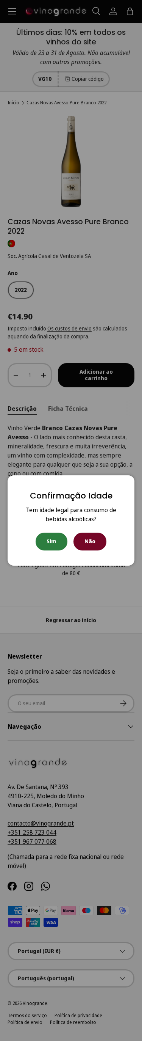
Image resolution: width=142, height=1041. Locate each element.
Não (89, 541)
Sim (51, 541)
